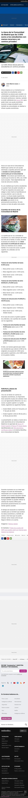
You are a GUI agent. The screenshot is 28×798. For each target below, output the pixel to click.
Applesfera (4, 743)
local (24, 535)
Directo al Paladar (6, 758)
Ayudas (18, 535)
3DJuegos (16, 738)
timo (3, 710)
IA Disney (22, 659)
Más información (5, 796)
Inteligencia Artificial (19, 713)
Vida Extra (16, 741)
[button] (13, 84)
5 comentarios (6, 72)
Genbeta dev (17, 704)
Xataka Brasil (5, 783)
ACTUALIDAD (4, 5)
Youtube (14, 682)
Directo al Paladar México (6, 788)
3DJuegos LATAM (18, 780)
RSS (21, 682)
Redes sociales (5, 707)
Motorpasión (17, 758)
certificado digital (6, 430)
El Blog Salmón (18, 768)
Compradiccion (5, 773)
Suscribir (23, 671)
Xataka (3, 738)
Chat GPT (15, 659)
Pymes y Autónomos (19, 770)
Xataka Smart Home (6, 745)
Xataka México (5, 780)
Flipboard (18, 73)
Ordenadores (19, 25)
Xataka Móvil (5, 741)
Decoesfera (4, 770)
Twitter (16, 73)
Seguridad (4, 704)
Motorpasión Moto (18, 761)
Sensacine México (18, 783)
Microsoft (5, 25)
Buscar (26, 724)
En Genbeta (5, 369)
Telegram (17, 682)
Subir (22, 730)
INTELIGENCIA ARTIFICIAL (17, 5)
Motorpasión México (19, 787)
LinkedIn (3, 685)
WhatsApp (4, 713)
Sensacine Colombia (19, 785)
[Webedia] (24, 1)
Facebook (13, 73)
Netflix (16, 710)
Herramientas (17, 701)
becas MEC (19, 100)
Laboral (16, 707)
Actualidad (17, 698)
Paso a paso (10, 535)
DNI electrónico (18, 428)
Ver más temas (6, 718)
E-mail (21, 73)
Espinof (16, 751)
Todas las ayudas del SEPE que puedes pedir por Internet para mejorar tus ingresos (14, 530)
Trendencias (5, 768)
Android (12, 25)
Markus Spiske (13, 524)
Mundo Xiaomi (5, 747)
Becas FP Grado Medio (19, 426)
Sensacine (16, 748)
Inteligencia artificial (7, 701)
